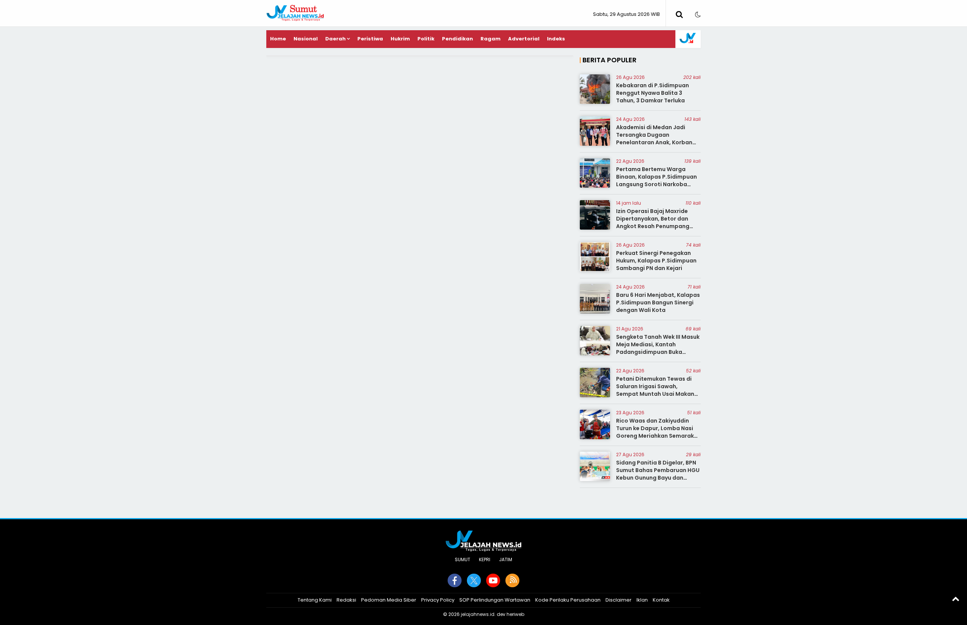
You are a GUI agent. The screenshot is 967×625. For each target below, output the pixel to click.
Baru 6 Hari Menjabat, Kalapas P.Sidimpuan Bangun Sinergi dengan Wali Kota (658, 302)
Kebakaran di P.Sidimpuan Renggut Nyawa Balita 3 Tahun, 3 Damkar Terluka (652, 93)
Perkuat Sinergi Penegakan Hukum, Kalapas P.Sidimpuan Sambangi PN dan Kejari (656, 260)
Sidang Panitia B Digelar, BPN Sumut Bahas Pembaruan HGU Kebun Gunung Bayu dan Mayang (658, 474)
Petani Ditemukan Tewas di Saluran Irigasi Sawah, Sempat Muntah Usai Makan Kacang (655, 390)
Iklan (642, 599)
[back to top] (955, 598)
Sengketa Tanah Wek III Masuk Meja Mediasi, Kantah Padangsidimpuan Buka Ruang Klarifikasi (658, 348)
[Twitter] (474, 580)
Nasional (305, 38)
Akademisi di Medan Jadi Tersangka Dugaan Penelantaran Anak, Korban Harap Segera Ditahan (654, 138)
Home (278, 38)
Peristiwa (370, 38)
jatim (505, 559)
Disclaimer (619, 599)
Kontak (661, 599)
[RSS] (512, 580)
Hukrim (400, 38)
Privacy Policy (437, 599)
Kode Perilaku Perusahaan (568, 599)
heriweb (515, 614)
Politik (425, 38)
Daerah (335, 38)
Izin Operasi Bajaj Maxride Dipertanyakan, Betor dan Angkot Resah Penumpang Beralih (652, 222)
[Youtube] (493, 580)
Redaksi (346, 599)
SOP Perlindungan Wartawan (494, 599)
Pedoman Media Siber (388, 599)
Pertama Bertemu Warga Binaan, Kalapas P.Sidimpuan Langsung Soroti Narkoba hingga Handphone (656, 180)
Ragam (490, 38)
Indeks (556, 38)
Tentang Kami (315, 599)
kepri (484, 559)
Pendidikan (457, 38)
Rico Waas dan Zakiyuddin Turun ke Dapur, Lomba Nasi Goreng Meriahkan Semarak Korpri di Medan (655, 432)
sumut (462, 559)
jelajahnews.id (477, 614)
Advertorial (523, 38)
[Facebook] (455, 580)
